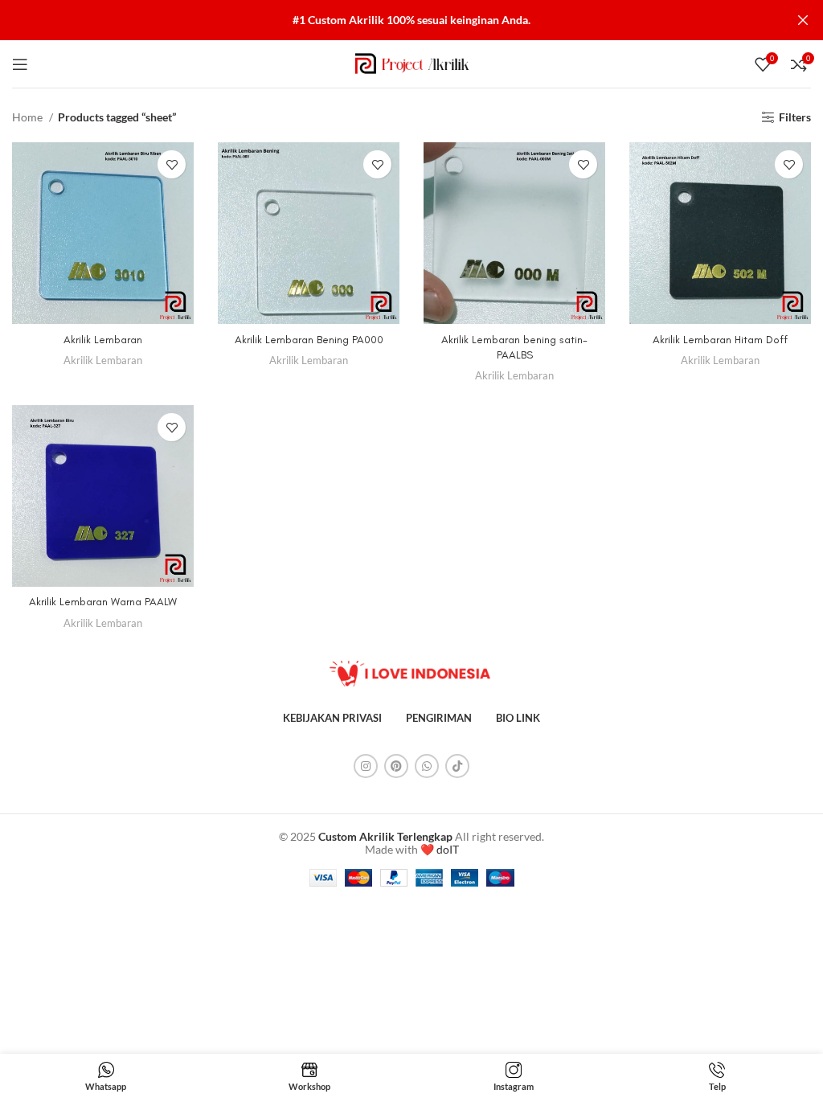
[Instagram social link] (366, 766)
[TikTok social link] (457, 766)
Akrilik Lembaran (102, 339)
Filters (795, 117)
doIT (447, 849)
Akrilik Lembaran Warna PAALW (103, 601)
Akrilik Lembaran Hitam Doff (720, 339)
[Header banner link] (387, 20)
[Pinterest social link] (396, 766)
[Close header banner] (803, 20)
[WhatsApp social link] (427, 766)
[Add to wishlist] (172, 164)
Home (28, 117)
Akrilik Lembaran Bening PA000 (309, 339)
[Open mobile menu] (20, 64)
